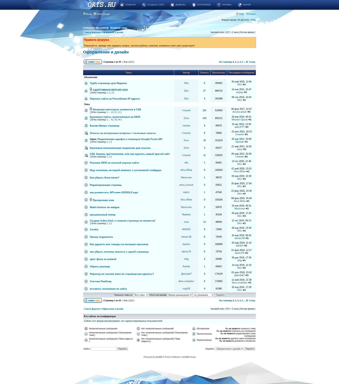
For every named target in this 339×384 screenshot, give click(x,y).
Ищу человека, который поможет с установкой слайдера (125, 170)
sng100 (186, 288)
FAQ (241, 14)
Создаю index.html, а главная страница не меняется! (122, 220)
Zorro (186, 118)
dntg (186, 259)
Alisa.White (186, 170)
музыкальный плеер (102, 214)
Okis (186, 83)
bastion (186, 244)
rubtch (186, 192)
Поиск (252, 14)
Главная (130, 5)
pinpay (239, 92)
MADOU (186, 229)
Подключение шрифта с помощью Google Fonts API (130, 139)
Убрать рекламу (100, 266)
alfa (186, 162)
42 (112, 119)
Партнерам (203, 5)
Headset (186, 214)
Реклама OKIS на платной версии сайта (114, 162)
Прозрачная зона (103, 200)
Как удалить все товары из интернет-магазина (119, 244)
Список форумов (92, 32)
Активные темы (118, 27)
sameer (186, 125)
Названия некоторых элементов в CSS (117, 109)
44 (119, 119)
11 (115, 112)
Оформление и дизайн (112, 32)
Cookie (94, 229)
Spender (239, 141)
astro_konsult (186, 185)
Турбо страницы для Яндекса (108, 83)
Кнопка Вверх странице (104, 125)
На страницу (225, 62)
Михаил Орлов (240, 119)
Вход (88, 14)
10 (112, 112)
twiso (239, 149)
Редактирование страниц (105, 185)
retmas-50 (186, 236)
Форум (247, 5)
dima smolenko (186, 281)
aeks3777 (240, 127)
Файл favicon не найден (104, 207)
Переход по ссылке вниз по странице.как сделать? (122, 273)
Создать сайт (155, 5)
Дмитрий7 (186, 273)
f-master (186, 110)
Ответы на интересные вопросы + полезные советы (123, 133)
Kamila (186, 266)
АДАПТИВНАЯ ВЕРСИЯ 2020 (110, 89)
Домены (181, 5)
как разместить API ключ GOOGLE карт (114, 192)
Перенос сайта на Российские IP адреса (115, 98)
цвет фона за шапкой (103, 259)
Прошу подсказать (101, 236)
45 (247, 62)
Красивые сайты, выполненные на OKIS (115, 116)
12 (119, 112)
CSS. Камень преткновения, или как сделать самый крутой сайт (130, 153)
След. (252, 62)
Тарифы (226, 5)
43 (115, 119)
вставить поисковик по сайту (108, 288)
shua (186, 222)
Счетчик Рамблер (101, 281)
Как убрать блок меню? (104, 177)
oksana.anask (239, 111)
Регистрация (103, 14)
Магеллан (186, 177)
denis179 (186, 251)
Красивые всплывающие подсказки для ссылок (120, 147)
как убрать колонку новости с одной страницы (119, 251)
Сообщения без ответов (95, 27)
